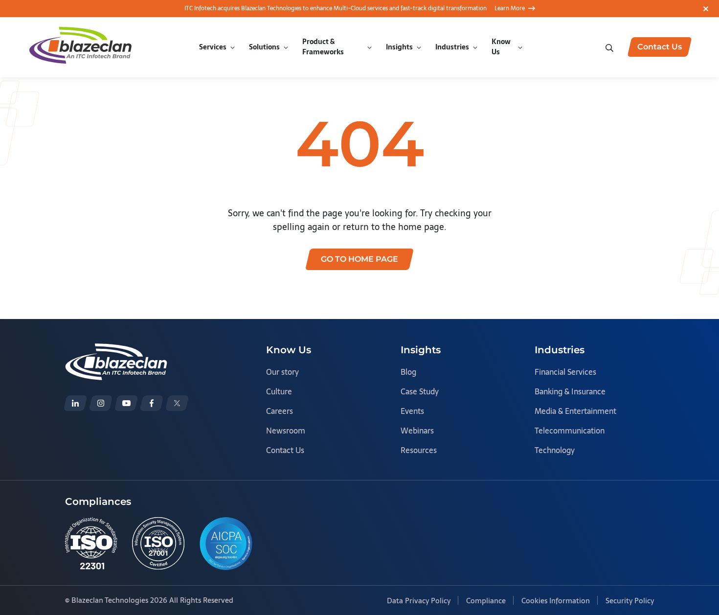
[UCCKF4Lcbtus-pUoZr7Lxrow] (126, 403)
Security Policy (630, 600)
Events (412, 411)
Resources (419, 450)
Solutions (264, 47)
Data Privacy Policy (418, 600)
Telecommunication (570, 430)
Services (212, 47)
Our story (282, 371)
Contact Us (285, 450)
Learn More (509, 8)
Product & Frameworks (323, 46)
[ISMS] (158, 543)
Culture (279, 391)
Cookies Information (555, 600)
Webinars (417, 430)
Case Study (420, 391)
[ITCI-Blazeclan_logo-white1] (116, 350)
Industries (452, 47)
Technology (555, 450)
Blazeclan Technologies (109, 600)
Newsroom (285, 430)
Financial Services (565, 371)
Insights (399, 47)
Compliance (486, 600)
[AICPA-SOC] (226, 543)
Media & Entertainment (575, 411)
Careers (279, 411)
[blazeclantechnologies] (100, 403)
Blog (408, 371)
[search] (610, 47)
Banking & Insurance (570, 391)
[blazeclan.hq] (151, 403)
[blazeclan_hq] (177, 403)
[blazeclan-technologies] (75, 403)
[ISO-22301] (91, 543)
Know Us (501, 46)
